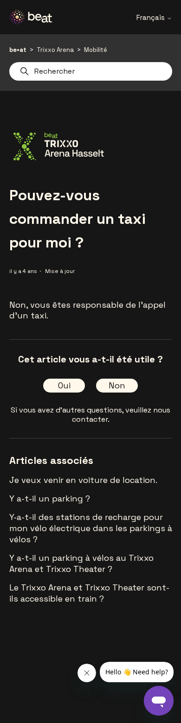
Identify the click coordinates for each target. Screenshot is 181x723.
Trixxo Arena (55, 50)
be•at (17, 50)
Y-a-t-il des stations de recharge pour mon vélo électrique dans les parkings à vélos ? (90, 528)
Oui (64, 385)
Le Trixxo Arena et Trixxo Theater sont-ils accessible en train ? (89, 593)
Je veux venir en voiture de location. (83, 480)
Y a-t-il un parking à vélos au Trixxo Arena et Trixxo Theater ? (81, 563)
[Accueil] (34, 17)
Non (117, 385)
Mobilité (95, 50)
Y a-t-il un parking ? (49, 498)
